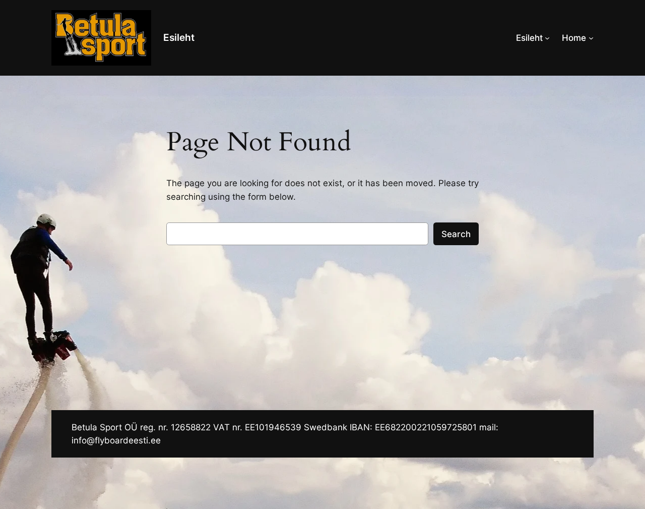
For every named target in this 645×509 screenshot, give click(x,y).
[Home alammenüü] (591, 37)
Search (456, 234)
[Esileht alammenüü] (547, 37)
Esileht (179, 37)
